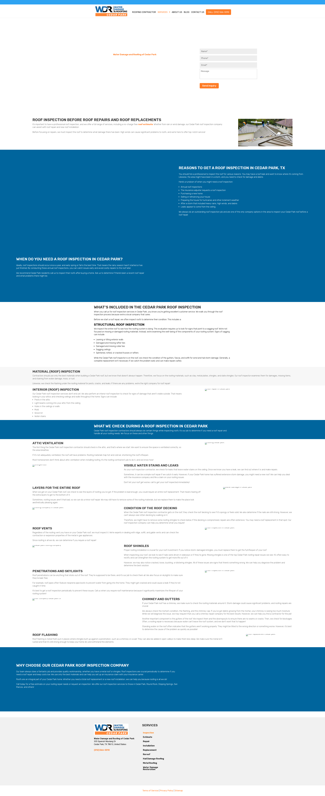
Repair (146, 741)
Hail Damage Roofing (153, 758)
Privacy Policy (166, 790)
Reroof (146, 754)
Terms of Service (150, 790)
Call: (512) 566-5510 (218, 12)
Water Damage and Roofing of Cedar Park (134, 54)
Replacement (150, 750)
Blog (186, 12)
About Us (177, 12)
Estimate (147, 737)
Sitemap (179, 790)
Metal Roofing (150, 763)
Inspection (148, 733)
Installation (149, 745)
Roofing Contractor (144, 12)
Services (162, 12)
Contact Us (197, 12)
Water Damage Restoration (150, 768)
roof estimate (145, 124)
